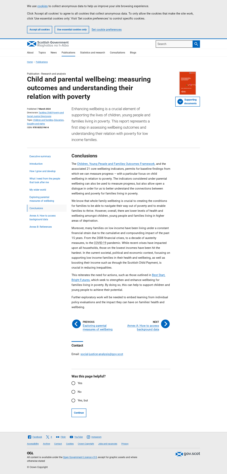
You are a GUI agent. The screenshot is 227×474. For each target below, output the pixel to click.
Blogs (133, 52)
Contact (58, 443)
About (30, 52)
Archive (46, 443)
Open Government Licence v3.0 (80, 457)
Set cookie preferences (107, 29)
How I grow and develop (42, 171)
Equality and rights (36, 123)
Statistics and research (92, 52)
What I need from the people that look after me (44, 180)
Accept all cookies (39, 29)
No (80, 392)
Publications (68, 52)
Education (59, 120)
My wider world (37, 189)
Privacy (124, 443)
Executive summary (40, 156)
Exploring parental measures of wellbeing (41, 199)
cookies (42, 6)
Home (30, 62)
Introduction (36, 163)
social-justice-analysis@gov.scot (101, 354)
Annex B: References (40, 226)
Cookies (70, 443)
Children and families (43, 120)
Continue (79, 412)
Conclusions (36, 208)
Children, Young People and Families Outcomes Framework (116, 164)
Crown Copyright (86, 443)
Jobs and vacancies (107, 443)
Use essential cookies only (72, 29)
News (54, 52)
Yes (80, 383)
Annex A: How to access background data (42, 217)
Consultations (117, 52)
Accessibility (33, 443)
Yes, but (83, 400)
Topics (42, 52)
